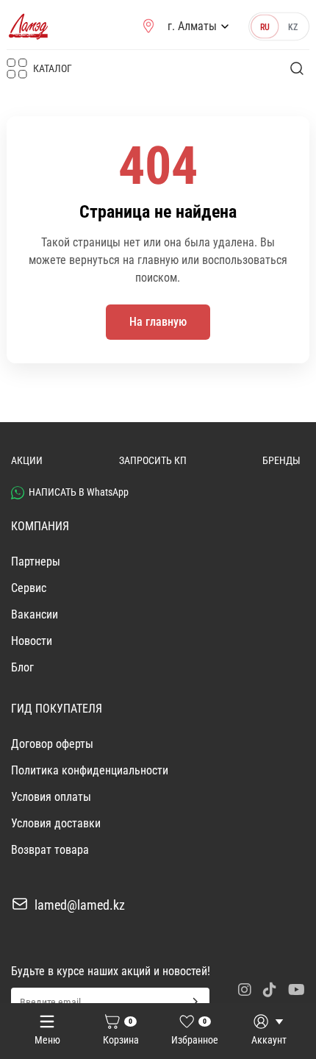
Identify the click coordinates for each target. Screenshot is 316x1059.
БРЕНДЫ (281, 460)
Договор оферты (52, 744)
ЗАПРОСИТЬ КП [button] (153, 460)
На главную (158, 322)
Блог (22, 667)
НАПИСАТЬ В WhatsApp (79, 492)
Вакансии (34, 614)
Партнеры (35, 561)
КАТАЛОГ (52, 68)
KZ (293, 26)
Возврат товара (50, 850)
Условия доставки (56, 823)
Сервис (28, 588)
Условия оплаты (51, 797)
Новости (31, 641)
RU (265, 26)
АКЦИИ (27, 460)
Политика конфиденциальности (89, 770)
